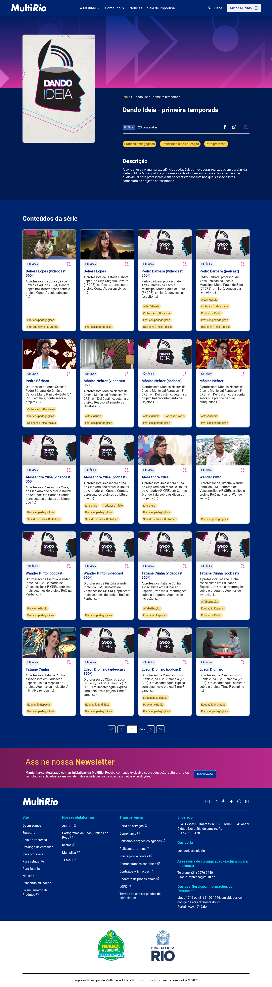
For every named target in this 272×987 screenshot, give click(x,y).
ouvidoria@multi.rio (191, 851)
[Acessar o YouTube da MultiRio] (207, 802)
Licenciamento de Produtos (35, 892)
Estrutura (29, 833)
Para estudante (33, 861)
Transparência (131, 817)
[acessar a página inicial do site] (29, 8)
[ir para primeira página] (112, 729)
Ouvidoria (185, 842)
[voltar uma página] (121, 729)
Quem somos (32, 825)
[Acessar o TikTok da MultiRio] (223, 802)
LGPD (123, 887)
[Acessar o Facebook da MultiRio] (231, 802)
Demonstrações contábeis (138, 864)
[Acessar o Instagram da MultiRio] (215, 802)
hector (67, 845)
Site (26, 817)
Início (126, 97)
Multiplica (69, 853)
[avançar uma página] (151, 729)
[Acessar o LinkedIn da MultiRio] (247, 802)
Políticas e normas (132, 849)
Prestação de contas (134, 856)
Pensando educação (37, 883)
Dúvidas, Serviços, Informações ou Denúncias (205, 888)
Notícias (135, 8)
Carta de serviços (131, 826)
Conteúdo (112, 8)
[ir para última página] (160, 729)
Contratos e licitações (135, 871)
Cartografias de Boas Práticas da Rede (85, 835)
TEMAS (67, 860)
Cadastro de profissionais (137, 879)
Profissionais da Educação (180, 144)
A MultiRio (88, 8)
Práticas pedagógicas (139, 144)
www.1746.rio (197, 906)
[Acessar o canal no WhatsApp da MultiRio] (239, 802)
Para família (31, 869)
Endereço (185, 817)
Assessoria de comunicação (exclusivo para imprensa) (212, 863)
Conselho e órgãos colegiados (140, 841)
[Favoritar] (68, 264)
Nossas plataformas (78, 817)
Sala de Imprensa (161, 8)
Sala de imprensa (35, 840)
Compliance (128, 833)
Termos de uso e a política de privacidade (139, 896)
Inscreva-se (205, 774)
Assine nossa (70, 762)
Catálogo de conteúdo (38, 847)
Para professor (216, 144)
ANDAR (67, 826)
